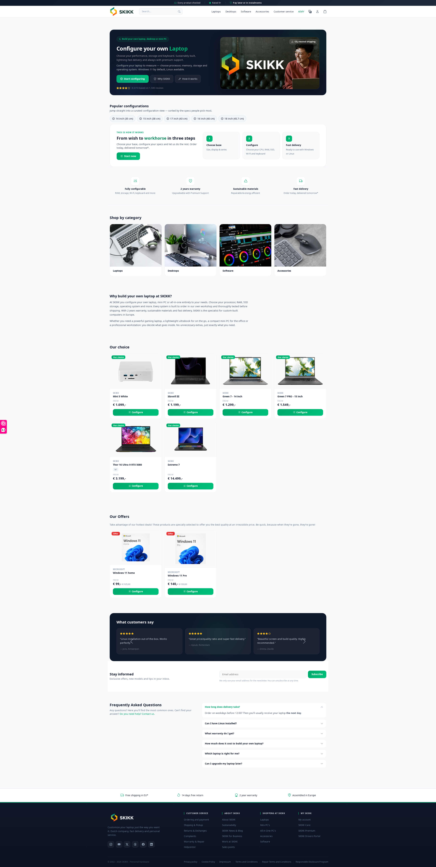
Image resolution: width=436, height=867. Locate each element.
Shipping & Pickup (193, 825)
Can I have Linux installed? (221, 723)
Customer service (284, 11)
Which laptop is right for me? (222, 753)
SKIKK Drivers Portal (309, 836)
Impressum (225, 861)
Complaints (190, 836)
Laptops (216, 11)
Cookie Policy (208, 861)
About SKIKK (228, 819)
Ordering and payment (196, 819)
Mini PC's (265, 825)
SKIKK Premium (306, 830)
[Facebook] (143, 844)
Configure (137, 412)
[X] (127, 844)
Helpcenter (190, 847)
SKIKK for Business (232, 836)
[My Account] (317, 11)
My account (304, 819)
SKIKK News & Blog (232, 830)
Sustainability (229, 825)
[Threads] (135, 844)
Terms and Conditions (247, 861)
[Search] (179, 11)
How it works (189, 78)
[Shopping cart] (325, 11)
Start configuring (134, 78)
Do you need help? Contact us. (137, 713)
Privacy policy (190, 861)
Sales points (228, 847)
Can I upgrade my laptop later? (223, 763)
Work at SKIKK (230, 841)
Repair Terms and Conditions (276, 861)
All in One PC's (268, 830)
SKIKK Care (304, 825)
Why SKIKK (164, 78)
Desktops (230, 11)
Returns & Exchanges (195, 830)
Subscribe (317, 674)
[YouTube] (119, 844)
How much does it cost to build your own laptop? (234, 743)
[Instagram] (111, 844)
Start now (130, 156)
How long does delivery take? (222, 706)
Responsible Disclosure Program (312, 861)
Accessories (262, 11)
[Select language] (310, 11)
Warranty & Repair (194, 841)
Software (246, 11)
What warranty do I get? (219, 733)
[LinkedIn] (151, 844)
